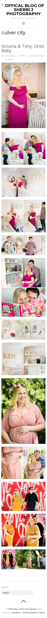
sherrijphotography (8, 56)
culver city (32, 56)
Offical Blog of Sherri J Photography (22, 609)
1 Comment (9, 59)
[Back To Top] (23, 601)
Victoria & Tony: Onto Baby (22, 48)
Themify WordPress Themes (33, 612)
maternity (40, 56)
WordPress (16, 612)
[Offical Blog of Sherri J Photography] (23, 13)
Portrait (22, 56)
